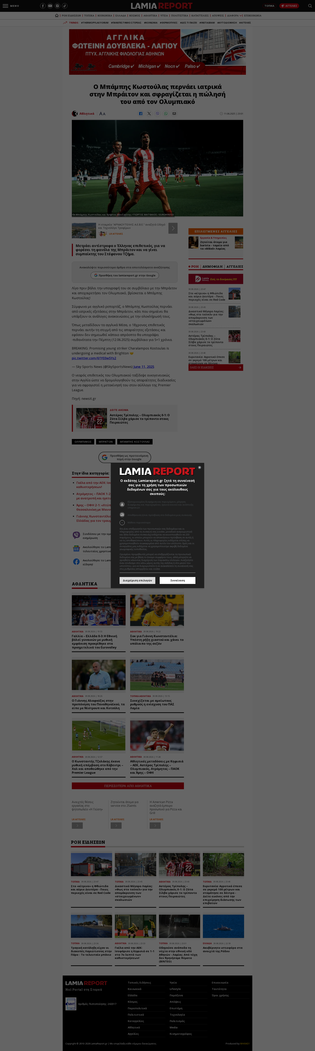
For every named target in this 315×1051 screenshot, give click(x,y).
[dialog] (157, 525)
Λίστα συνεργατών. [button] (158, 549)
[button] (157, 522)
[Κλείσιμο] (199, 467)
